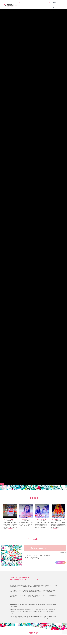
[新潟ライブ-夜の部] (26, 511)
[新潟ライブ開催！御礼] (42, 511)
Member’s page (51, 7)
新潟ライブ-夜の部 (26, 519)
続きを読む (10, 529)
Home (49, 2)
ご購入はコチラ (60, 562)
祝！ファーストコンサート (10, 519)
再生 (2, 484)
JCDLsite (58, 7)
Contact (54, 2)
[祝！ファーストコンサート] (10, 511)
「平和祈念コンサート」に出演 (58, 519)
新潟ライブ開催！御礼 (42, 519)
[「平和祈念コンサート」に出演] (58, 511)
